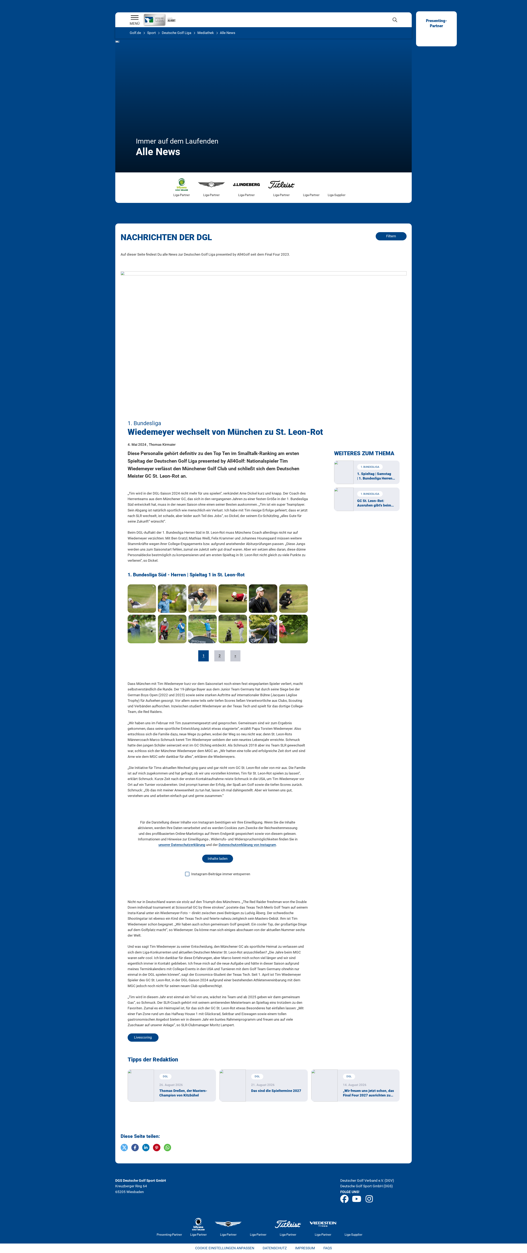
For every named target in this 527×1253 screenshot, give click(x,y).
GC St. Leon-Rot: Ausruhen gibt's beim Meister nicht (374, 503)
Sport (151, 33)
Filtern (391, 236)
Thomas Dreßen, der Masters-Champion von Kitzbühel (183, 1093)
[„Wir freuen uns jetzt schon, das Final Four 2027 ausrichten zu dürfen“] (324, 1085)
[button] (124, 1147)
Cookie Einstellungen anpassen (224, 1248)
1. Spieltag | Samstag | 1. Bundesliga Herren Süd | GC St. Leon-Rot (374, 476)
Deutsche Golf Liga (176, 33)
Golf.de (135, 33)
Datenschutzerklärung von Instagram (247, 845)
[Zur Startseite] (135, 18)
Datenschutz (275, 1248)
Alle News (227, 33)
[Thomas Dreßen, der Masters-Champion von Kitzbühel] (141, 1085)
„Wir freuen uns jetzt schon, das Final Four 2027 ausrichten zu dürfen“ (368, 1093)
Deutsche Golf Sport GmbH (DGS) (366, 1186)
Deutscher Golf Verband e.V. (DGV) (367, 1180)
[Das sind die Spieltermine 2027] (232, 1085)
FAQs (327, 1248)
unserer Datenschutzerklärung (182, 845)
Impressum (305, 1248)
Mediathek (205, 33)
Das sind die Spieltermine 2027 (276, 1091)
